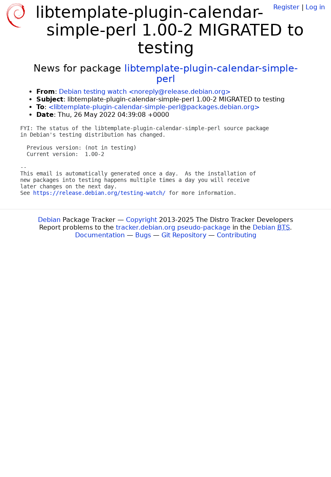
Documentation (100, 235)
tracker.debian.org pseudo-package (173, 227)
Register (286, 7)
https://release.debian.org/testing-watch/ (99, 193)
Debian (49, 220)
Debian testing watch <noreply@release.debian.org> (144, 91)
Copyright (141, 220)
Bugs (143, 235)
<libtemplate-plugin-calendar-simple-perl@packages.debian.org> (154, 107)
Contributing (236, 235)
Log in (315, 7)
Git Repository (183, 235)
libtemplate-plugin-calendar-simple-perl (211, 73)
